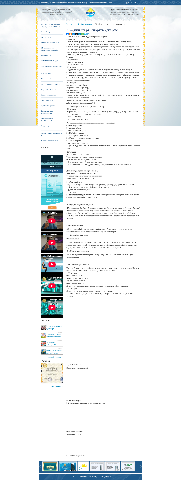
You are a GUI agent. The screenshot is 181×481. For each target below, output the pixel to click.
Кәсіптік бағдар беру (50, 84)
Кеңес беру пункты (49, 32)
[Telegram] (88, 34)
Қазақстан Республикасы (51, 133)
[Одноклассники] (70, 34)
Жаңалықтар (46, 3)
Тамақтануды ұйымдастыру (47, 112)
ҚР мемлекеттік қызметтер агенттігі (49, 49)
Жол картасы (46, 73)
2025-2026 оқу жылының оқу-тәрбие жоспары (50, 25)
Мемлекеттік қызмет (50, 141)
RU (132, 3)
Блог (110, 3)
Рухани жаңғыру (48, 106)
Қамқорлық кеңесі (49, 95)
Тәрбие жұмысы (47, 89)
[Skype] (85, 34)
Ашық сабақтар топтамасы (47, 119)
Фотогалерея (93, 3)
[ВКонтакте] (67, 34)
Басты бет (71, 24)
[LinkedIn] (79, 34)
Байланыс (103, 3)
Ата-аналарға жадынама (51, 66)
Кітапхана (45, 37)
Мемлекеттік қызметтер (77, 3)
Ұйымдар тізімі (52, 171)
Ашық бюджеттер (59, 3)
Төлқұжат (45, 55)
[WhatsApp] (82, 34)
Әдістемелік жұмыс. (49, 42)
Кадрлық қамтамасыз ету (52, 126)
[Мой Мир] (73, 34)
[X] (76, 34)
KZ (129, 3)
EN (135, 3)
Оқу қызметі (46, 100)
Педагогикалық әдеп (50, 61)
